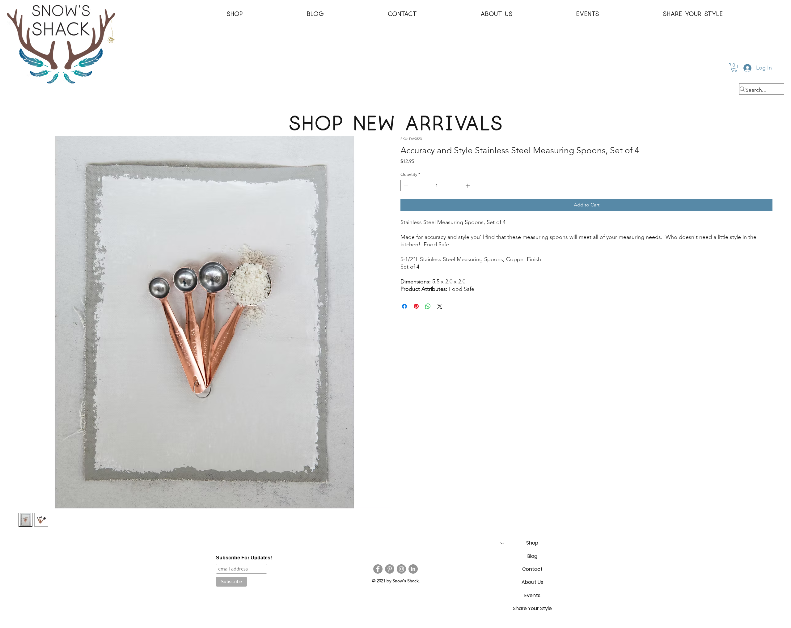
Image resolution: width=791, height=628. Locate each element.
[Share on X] (439, 306)
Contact (532, 569)
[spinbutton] (436, 185)
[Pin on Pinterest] (416, 306)
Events (532, 595)
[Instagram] (401, 569)
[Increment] (468, 185)
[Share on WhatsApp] (428, 306)
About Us (532, 582)
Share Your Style (532, 608)
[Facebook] (378, 569)
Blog (532, 556)
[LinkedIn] (413, 569)
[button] (235, 14)
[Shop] (502, 543)
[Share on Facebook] (404, 306)
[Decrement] (405, 185)
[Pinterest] (389, 569)
